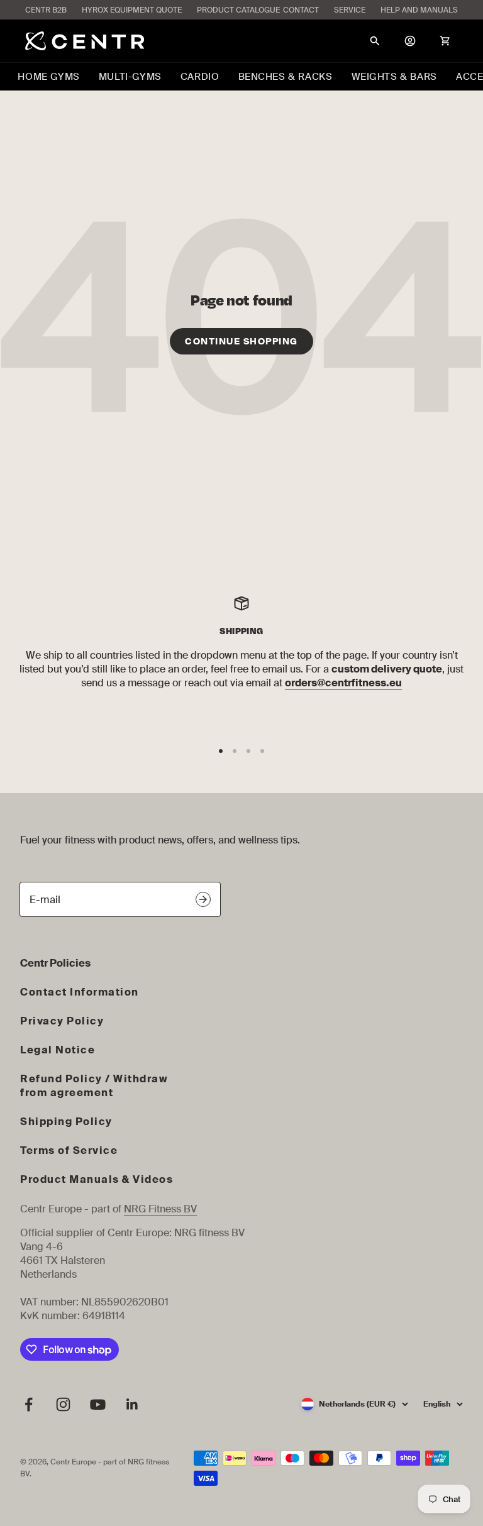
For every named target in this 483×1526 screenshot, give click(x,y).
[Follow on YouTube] (97, 1404)
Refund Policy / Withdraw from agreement (94, 1085)
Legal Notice (57, 1050)
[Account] (410, 40)
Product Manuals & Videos (96, 1179)
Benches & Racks (285, 76)
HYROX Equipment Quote (132, 10)
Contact (301, 10)
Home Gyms (48, 76)
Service (349, 10)
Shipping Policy (66, 1121)
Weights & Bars (394, 76)
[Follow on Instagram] (63, 1404)
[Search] (374, 40)
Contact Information (79, 992)
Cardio (199, 76)
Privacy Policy (62, 1021)
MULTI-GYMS (130, 76)
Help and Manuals (419, 10)
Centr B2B (46, 10)
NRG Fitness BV (160, 1209)
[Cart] (445, 40)
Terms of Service (69, 1150)
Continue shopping (241, 341)
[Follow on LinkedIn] (132, 1404)
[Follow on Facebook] (28, 1404)
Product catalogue (238, 10)
